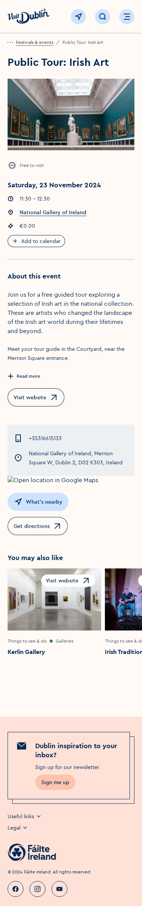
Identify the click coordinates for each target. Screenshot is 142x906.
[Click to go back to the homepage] (29, 17)
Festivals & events (34, 42)
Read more (28, 376)
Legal (14, 827)
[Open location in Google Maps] (71, 480)
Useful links (21, 816)
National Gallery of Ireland (53, 212)
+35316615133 (45, 438)
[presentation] (12, 42)
